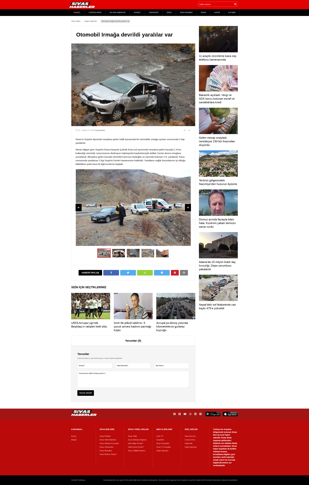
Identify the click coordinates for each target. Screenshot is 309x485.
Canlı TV (159, 436)
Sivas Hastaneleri (106, 447)
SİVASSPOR (153, 12)
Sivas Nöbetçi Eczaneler (109, 443)
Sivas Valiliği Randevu (136, 450)
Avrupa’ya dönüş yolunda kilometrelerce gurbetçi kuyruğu (172, 326)
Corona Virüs (190, 440)
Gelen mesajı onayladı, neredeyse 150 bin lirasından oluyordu (217, 141)
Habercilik (189, 443)
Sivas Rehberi (105, 436)
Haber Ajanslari (162, 450)
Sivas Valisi (132, 436)
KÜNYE (217, 12)
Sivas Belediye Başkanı (137, 440)
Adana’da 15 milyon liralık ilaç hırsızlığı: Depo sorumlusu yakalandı (217, 265)
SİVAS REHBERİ (186, 12)
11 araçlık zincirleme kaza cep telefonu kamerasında (217, 57)
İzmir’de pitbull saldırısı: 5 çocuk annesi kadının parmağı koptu (132, 326)
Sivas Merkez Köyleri (108, 454)
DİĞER (203, 12)
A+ (185, 130)
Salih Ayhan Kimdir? (136, 447)
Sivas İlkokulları (106, 450)
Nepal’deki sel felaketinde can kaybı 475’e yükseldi (217, 306)
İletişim (74, 440)
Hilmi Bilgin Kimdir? (135, 443)
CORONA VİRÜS (95, 12)
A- (189, 130)
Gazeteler (160, 440)
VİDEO (169, 12)
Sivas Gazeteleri (162, 443)
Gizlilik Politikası (78, 480)
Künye (73, 436)
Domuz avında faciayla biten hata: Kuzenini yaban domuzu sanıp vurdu (217, 223)
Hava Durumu (190, 436)
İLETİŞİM (231, 12)
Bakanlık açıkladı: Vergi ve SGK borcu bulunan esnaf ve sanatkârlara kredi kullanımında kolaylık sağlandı (217, 100)
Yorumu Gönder (85, 393)
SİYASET (137, 12)
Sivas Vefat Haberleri (108, 440)
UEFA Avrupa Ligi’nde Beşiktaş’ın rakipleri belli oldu (89, 324)
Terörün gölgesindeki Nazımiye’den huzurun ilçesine (218, 182)
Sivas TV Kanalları (163, 447)
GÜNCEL (77, 12)
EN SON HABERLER (118, 12)
